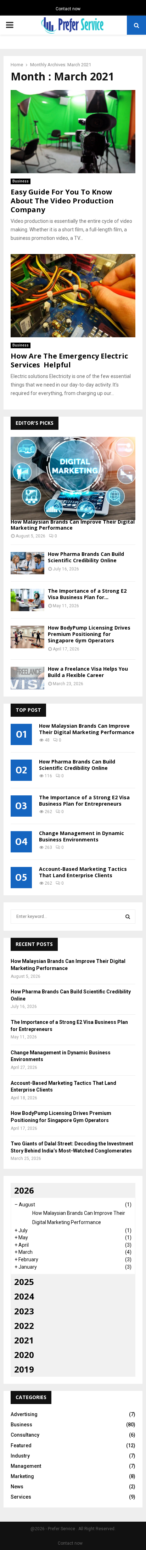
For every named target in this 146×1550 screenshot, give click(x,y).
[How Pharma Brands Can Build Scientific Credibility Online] (27, 563)
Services (21, 1497)
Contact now (68, 8)
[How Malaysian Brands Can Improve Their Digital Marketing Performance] (73, 478)
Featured (21, 1445)
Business (20, 181)
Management (26, 1466)
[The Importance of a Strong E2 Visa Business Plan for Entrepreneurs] (27, 600)
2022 (24, 1325)
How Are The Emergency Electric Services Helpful (69, 360)
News (17, 1486)
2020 (24, 1354)
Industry (20, 1456)
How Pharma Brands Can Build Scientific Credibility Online (86, 557)
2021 (24, 1340)
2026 (24, 1190)
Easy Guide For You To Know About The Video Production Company (62, 200)
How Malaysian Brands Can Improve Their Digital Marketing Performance (73, 524)
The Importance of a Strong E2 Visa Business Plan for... (87, 594)
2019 (24, 1369)
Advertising (24, 1414)
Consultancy (25, 1435)
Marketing (22, 1476)
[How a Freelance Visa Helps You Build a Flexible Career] (27, 678)
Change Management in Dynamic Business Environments (81, 836)
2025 (24, 1281)
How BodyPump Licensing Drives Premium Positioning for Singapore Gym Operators (89, 634)
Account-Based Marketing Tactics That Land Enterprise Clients (83, 872)
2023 (24, 1311)
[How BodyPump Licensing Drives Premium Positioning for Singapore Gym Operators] (27, 637)
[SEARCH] (127, 916)
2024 (24, 1296)
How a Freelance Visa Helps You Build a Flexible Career (88, 671)
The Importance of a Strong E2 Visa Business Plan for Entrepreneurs (84, 800)
